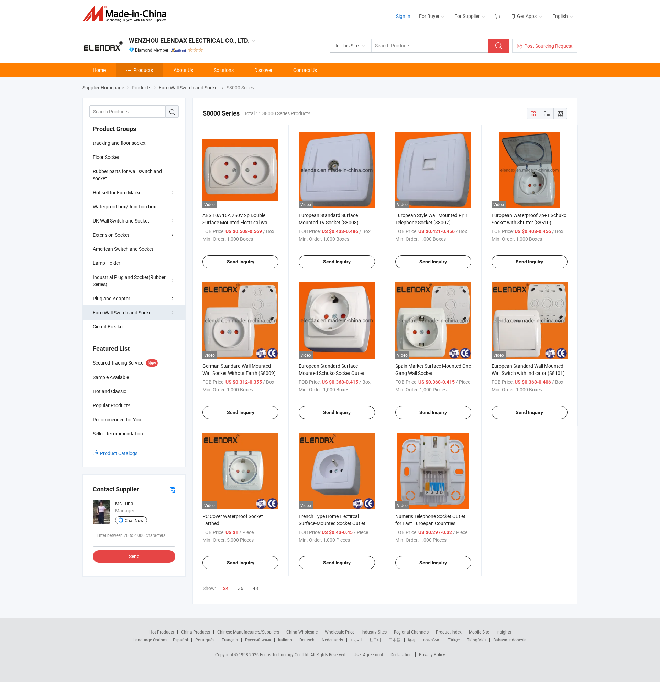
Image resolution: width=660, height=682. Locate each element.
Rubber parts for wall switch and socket (127, 175)
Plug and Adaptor (111, 298)
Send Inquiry (240, 261)
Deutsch (307, 639)
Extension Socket (111, 234)
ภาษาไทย (431, 639)
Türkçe (454, 639)
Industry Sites (374, 632)
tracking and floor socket (119, 143)
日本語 (394, 639)
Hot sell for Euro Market (118, 192)
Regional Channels (411, 632)
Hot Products (161, 632)
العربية (356, 639)
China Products (195, 632)
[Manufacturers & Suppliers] (126, 14)
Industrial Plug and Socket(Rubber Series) (129, 281)
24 (226, 588)
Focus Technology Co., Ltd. (285, 654)
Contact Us (305, 70)
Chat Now (134, 520)
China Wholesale (302, 632)
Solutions (224, 70)
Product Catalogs (119, 453)
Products (143, 70)
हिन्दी (412, 639)
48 (255, 588)
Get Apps (527, 16)
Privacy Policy (432, 654)
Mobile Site (479, 632)
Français (230, 639)
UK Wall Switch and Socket (121, 220)
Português (204, 639)
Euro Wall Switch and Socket (123, 312)
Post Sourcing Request (548, 46)
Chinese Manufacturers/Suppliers (248, 632)
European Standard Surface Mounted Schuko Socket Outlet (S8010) (331, 372)
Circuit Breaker (108, 326)
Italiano (285, 639)
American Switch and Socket (123, 249)
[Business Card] (172, 489)
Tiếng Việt (476, 639)
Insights (503, 632)
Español (180, 639)
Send (134, 556)
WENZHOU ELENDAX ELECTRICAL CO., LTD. (189, 40)
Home (99, 70)
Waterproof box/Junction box (124, 206)
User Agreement (368, 654)
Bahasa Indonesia (510, 639)
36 (240, 588)
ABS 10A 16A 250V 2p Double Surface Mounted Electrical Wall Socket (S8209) (236, 222)
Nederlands (332, 639)
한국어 (375, 639)
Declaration (401, 654)
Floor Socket (106, 157)
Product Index (449, 632)
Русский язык (258, 639)
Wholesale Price (339, 632)
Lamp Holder (106, 263)
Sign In (403, 16)
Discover (263, 70)
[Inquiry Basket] (498, 16)
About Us (183, 70)
